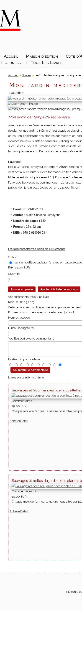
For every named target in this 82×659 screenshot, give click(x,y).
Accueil (11, 56)
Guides (26, 75)
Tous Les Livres (46, 62)
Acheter (15, 421)
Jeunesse (14, 62)
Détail (24, 421)
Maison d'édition (42, 56)
